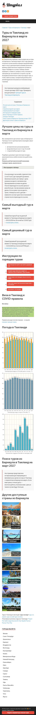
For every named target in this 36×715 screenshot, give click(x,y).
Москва (5, 633)
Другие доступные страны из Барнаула (14, 120)
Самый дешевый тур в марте (11, 110)
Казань (5, 653)
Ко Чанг (19, 621)
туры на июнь (18, 617)
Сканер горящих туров (10, 16)
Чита (4, 694)
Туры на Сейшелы (14, 580)
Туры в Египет (15, 512)
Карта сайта (10, 710)
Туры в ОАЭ (16, 553)
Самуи (10, 621)
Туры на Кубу (15, 525)
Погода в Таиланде (8, 116)
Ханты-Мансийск (8, 685)
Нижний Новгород (8, 659)
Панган (28, 621)
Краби (24, 621)
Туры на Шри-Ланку (13, 607)
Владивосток (7, 645)
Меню (7, 21)
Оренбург (6, 668)
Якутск (5, 696)
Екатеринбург (7, 651)
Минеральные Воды (9, 656)
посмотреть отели (12, 222)
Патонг (4, 623)
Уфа (4, 682)
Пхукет (30, 619)
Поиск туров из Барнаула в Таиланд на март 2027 (17, 118)
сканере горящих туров (9, 322)
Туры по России (15, 566)
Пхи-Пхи (9, 623)
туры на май (10, 617)
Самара (5, 671)
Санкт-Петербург (8, 636)
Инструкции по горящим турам (11, 112)
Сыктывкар (6, 676)
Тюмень (5, 679)
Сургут (5, 673)
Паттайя (4, 621)
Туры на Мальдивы (13, 539)
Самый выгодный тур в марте (11, 109)
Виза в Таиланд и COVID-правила (12, 114)
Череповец (6, 691)
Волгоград (6, 648)
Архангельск (7, 639)
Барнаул (5, 642)
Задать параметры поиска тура (18, 712)
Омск (4, 665)
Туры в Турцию (15, 594)
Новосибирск (7, 662)
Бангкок (14, 621)
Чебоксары (6, 688)
